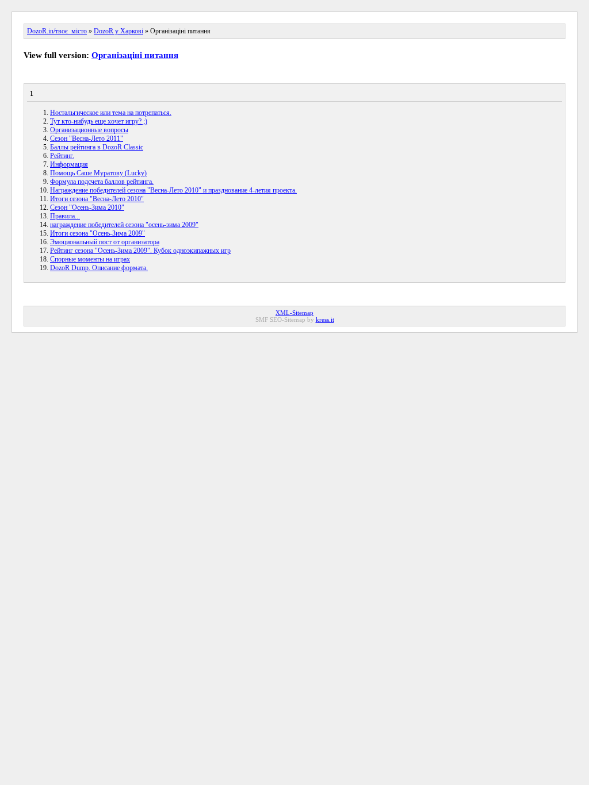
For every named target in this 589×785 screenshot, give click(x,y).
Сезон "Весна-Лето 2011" (86, 138)
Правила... (65, 216)
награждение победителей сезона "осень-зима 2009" (124, 225)
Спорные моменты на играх (90, 259)
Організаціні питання (134, 55)
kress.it (325, 319)
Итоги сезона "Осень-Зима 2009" (97, 233)
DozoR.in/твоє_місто (57, 31)
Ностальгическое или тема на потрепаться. (110, 113)
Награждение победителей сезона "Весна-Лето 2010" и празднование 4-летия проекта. (173, 190)
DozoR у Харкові (118, 31)
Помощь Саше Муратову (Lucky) (98, 173)
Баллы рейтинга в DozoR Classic (96, 147)
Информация (69, 164)
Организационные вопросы (89, 130)
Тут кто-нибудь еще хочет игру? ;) (98, 121)
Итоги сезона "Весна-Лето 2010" (97, 199)
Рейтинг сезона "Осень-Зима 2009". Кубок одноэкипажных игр (140, 251)
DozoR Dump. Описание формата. (99, 268)
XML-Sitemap (294, 312)
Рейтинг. (62, 156)
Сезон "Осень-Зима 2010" (87, 207)
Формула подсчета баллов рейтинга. (102, 182)
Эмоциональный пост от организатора (104, 242)
